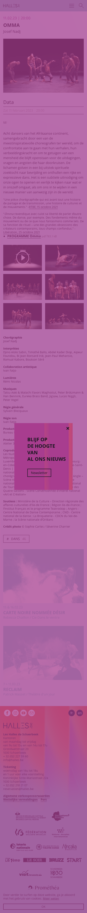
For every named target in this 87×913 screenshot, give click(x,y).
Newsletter (39, 473)
